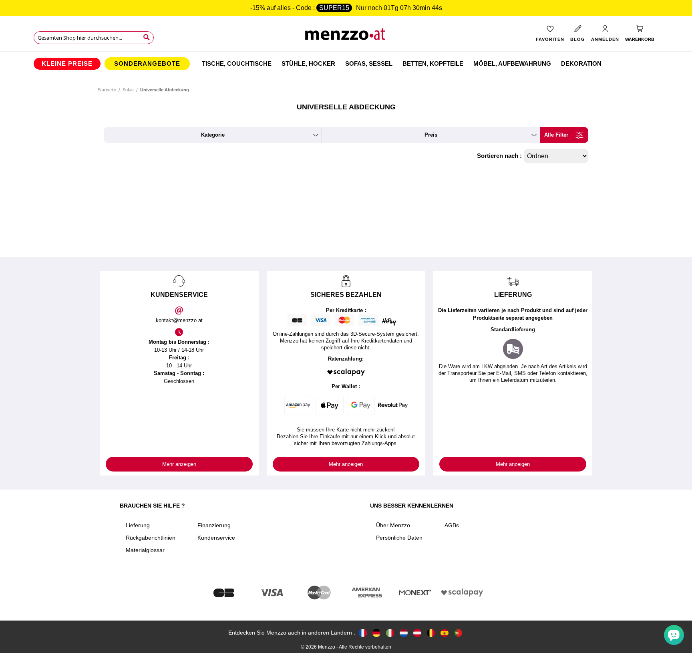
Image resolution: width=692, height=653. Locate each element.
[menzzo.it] (390, 633)
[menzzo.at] (417, 633)
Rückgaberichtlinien (150, 537)
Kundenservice (216, 537)
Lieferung (138, 525)
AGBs (452, 525)
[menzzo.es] (445, 633)
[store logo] (346, 36)
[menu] (346, 64)
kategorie (213, 135)
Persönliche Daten (399, 537)
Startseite (107, 89)
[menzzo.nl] (404, 633)
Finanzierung (214, 525)
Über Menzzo (393, 525)
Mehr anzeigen (179, 464)
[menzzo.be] (431, 633)
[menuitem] (67, 64)
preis (430, 135)
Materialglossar (145, 550)
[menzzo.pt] (458, 633)
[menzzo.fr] (363, 633)
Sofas (128, 89)
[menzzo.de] (376, 633)
